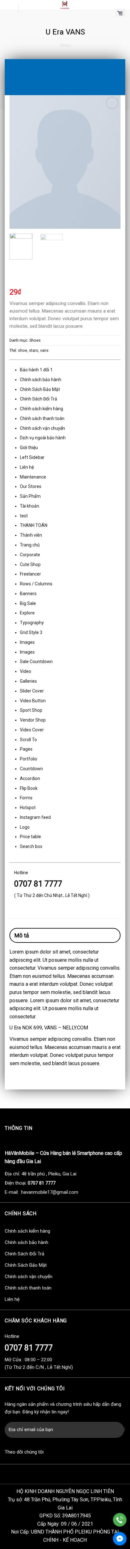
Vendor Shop (33, 720)
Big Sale (28, 603)
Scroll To (28, 739)
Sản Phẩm (30, 496)
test (24, 515)
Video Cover (32, 729)
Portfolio (28, 758)
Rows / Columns (36, 583)
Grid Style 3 (31, 632)
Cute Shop (30, 564)
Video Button (33, 700)
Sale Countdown (36, 661)
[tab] (65, 935)
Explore (27, 612)
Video (25, 671)
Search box (31, 846)
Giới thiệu (29, 447)
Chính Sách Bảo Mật (40, 389)
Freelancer (30, 573)
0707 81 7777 (38, 883)
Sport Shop (31, 710)
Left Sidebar (32, 457)
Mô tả (22, 935)
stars (33, 350)
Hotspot (28, 807)
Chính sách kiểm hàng (41, 408)
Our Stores (30, 486)
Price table (30, 836)
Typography (32, 622)
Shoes (65, 44)
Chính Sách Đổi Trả (38, 398)
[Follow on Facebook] (49, 1453)
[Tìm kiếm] (25, 9)
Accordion (30, 778)
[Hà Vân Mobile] (65, 4)
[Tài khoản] (107, 13)
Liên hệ (27, 467)
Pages (26, 749)
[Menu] (9, 8)
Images (27, 642)
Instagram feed (35, 817)
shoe (22, 350)
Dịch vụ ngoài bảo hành (43, 437)
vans (44, 350)
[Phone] (120, 1520)
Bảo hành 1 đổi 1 (36, 369)
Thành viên (31, 535)
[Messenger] (120, 1539)
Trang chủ (30, 544)
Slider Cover (32, 690)
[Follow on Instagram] (60, 1453)
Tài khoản (29, 506)
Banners (28, 593)
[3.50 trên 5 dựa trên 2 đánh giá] (65, 281)
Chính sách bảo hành (40, 379)
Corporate (30, 554)
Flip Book (29, 788)
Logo (25, 827)
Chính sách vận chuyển (42, 428)
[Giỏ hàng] (120, 12)
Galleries (28, 681)
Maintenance (33, 476)
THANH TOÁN (33, 525)
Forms (26, 797)
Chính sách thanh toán (42, 418)
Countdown (31, 768)
